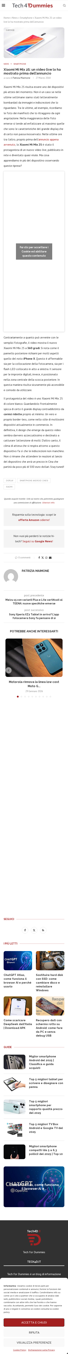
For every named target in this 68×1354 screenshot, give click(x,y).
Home (7, 17)
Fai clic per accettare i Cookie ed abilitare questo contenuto (34, 251)
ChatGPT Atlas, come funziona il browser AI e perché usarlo (17, 980)
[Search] (64, 5)
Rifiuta (34, 1332)
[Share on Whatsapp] (46, 557)
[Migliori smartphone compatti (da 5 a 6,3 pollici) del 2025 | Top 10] (14, 1151)
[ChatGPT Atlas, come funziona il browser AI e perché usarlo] (18, 960)
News (15, 17)
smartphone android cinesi (34, 480)
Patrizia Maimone (21, 77)
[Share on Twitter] (42, 557)
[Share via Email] (50, 557)
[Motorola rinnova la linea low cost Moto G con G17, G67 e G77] (34, 658)
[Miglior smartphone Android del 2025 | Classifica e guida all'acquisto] (14, 1062)
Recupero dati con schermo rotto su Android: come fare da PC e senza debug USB (49, 1028)
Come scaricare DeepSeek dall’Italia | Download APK (18, 1024)
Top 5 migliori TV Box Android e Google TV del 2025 (46, 1128)
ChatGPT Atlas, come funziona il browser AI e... (34, 1187)
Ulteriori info (48, 502)
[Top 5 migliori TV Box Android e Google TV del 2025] (14, 1129)
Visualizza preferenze (34, 1342)
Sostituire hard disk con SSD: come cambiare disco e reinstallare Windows (49, 982)
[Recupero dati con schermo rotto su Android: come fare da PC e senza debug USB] (50, 1006)
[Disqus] (34, 754)
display (9, 480)
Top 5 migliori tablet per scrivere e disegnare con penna (46, 1083)
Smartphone (26, 17)
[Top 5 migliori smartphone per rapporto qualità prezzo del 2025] (14, 1107)
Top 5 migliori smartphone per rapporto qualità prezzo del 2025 (46, 1107)
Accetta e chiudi (34, 1322)
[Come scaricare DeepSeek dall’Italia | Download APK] (18, 1006)
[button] (8, 670)
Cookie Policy (19, 1350)
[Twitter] (34, 930)
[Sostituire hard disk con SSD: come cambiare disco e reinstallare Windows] (50, 960)
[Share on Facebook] (39, 557)
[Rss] (43, 930)
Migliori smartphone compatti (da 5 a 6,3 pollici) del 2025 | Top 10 (46, 1150)
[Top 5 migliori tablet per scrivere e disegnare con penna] (14, 1084)
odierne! (34, 520)
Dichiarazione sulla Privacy (41, 1350)
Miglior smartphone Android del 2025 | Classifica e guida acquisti (42, 1062)
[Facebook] (25, 930)
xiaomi (9, 486)
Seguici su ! (37, 541)
